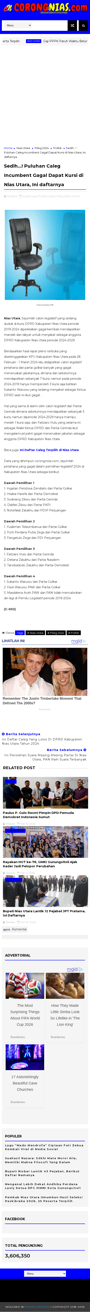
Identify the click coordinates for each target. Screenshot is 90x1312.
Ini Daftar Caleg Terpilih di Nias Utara (49, 450)
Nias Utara (22, 41)
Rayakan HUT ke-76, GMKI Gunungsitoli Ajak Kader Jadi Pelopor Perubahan (40, 864)
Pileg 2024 (42, 148)
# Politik (73, 632)
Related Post (19, 767)
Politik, (76, 196)
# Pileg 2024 (56, 632)
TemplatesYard (37, 1306)
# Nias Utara (35, 632)
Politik (57, 148)
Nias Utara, (48, 196)
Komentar (19, 929)
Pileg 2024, (63, 196)
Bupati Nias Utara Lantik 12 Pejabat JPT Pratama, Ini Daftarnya (44, 913)
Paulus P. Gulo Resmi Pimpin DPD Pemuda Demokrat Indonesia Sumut (38, 815)
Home (8, 148)
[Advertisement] (45, 98)
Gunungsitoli (15, 830)
